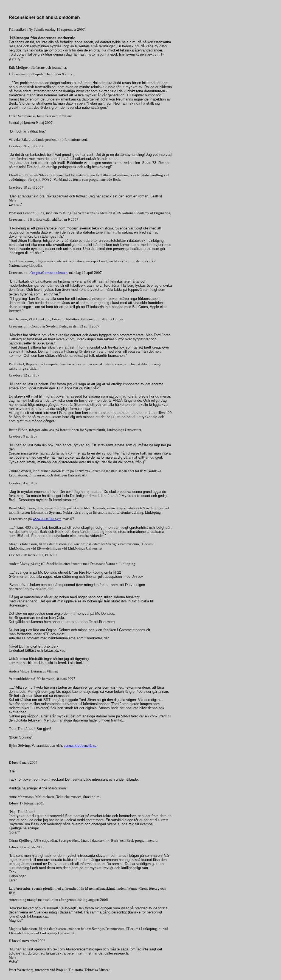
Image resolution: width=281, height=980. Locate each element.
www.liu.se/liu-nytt (47, 519)
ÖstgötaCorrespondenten (49, 273)
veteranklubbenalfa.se (80, 745)
